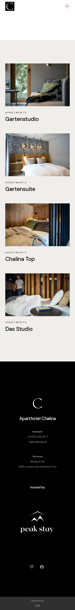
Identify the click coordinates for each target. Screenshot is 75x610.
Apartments (16, 112)
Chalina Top (20, 259)
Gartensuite (20, 189)
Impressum (37, 600)
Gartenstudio (22, 119)
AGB (37, 605)
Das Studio (19, 329)
